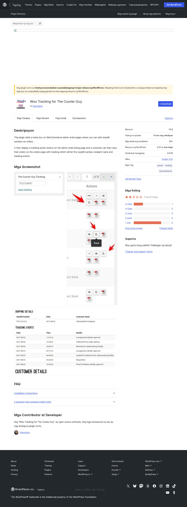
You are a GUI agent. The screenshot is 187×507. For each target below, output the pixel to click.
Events (115, 465)
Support (81, 465)
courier (160, 165)
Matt (148, 465)
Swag (115, 474)
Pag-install (60, 118)
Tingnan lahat (166, 228)
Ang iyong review (134, 228)
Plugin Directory (18, 14)
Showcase (49, 461)
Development (79, 118)
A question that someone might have (32, 402)
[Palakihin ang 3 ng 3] (113, 311)
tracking (168, 165)
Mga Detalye (23, 118)
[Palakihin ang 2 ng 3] (113, 175)
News (13, 465)
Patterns (48, 474)
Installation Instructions (26, 393)
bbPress (150, 470)
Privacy (14, 474)
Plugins (47, 470)
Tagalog (40, 489)
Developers (83, 470)
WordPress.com (153, 461)
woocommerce (165, 171)
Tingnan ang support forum (139, 251)
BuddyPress (152, 474)
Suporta (169, 118)
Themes (48, 465)
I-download (165, 104)
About (13, 461)
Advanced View (133, 178)
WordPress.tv (85, 474)
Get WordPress (174, 5)
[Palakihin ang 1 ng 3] (61, 175)
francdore (38, 106)
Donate (116, 470)
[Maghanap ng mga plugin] (40, 23)
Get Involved (117, 461)
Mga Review (42, 118)
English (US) (167, 159)
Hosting (14, 470)
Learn (80, 461)
